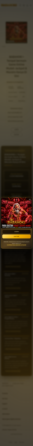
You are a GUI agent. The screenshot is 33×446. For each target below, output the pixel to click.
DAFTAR (16, 236)
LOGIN (16, 231)
